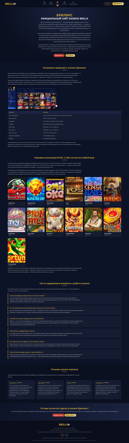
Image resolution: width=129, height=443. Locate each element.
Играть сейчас (59, 55)
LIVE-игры (51, 3)
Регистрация (70, 55)
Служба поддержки (73, 3)
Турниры (57, 3)
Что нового (64, 3)
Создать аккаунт (58, 415)
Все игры (44, 3)
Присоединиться (118, 3)
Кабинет (107, 3)
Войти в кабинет (70, 415)
